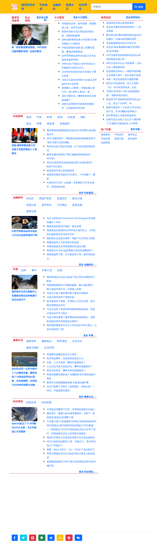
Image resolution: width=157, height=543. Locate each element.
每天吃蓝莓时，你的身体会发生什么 (65, 358)
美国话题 (118, 138)
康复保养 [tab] (31, 341)
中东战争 (118, 134)
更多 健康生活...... (88, 396)
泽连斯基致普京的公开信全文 (121, 43)
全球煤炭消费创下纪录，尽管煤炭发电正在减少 (71, 409)
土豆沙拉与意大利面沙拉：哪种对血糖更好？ (70, 366)
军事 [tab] (39, 123)
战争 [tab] (23, 270)
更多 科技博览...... (88, 471)
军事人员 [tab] (47, 270)
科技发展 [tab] (47, 402)
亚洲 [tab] (59, 117)
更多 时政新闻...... (88, 192)
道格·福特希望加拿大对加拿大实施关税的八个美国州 (24, 149)
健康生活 (70, 7)
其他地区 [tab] (65, 123)
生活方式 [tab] (77, 341)
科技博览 (83, 7)
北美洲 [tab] (71, 117)
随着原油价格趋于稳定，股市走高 (64, 226)
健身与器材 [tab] (32, 347)
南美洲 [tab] (50, 123)
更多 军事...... (90, 335)
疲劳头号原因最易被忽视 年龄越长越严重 (68, 382)
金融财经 (57, 7)
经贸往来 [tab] (31, 205)
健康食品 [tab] (47, 341)
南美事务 (105, 134)
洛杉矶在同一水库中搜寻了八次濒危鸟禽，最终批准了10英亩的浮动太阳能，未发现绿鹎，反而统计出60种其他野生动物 (24, 376)
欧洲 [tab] (49, 117)
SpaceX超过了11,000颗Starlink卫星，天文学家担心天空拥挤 (24, 427)
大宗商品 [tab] (62, 205)
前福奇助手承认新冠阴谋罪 (60, 170)
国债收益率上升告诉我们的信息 (63, 242)
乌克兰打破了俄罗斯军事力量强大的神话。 (68, 293)
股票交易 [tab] (31, 211)
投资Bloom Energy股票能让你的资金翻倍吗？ (70, 250)
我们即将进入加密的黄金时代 (121, 115)
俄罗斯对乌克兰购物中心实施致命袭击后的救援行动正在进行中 (24, 295)
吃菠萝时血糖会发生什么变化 (62, 354)
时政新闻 (44, 7)
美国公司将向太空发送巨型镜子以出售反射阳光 (71, 437)
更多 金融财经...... (88, 264)
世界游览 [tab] (62, 341)
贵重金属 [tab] (77, 205)
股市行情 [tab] (77, 198)
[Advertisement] (121, 167)
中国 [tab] (39, 117)
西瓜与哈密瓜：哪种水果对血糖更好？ (66, 370)
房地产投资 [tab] (45, 198)
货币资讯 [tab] (47, 205)
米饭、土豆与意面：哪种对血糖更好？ (66, 362)
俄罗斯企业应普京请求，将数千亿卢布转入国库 (71, 238)
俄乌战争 (132, 138)
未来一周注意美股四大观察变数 (122, 79)
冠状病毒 (105, 142)
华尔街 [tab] (30, 198)
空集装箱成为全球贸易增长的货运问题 (66, 246)
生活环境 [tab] (49, 347)
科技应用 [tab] (31, 402)
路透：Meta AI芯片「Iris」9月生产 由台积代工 (71, 449)
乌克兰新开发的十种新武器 (60, 297)
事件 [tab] (34, 270)
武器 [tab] (59, 270)
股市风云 (132, 134)
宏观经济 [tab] (62, 198)
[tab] (29, 117)
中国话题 (105, 138)
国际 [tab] (82, 117)
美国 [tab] (28, 117)
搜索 (140, 7)
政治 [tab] (28, 123)
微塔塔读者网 (28, 7)
